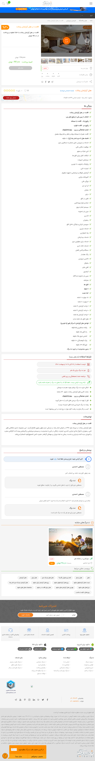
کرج (91, 15)
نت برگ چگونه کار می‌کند (38, 671)
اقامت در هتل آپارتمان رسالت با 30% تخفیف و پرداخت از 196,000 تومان (21, 34)
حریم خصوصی (89, 668)
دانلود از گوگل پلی (85, 649)
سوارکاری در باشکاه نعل (81, 559)
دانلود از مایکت (56, 649)
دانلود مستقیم (38, 649)
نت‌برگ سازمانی (40, 662)
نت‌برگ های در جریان (16, 662)
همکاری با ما (65, 665)
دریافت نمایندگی (64, 668)
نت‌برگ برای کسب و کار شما (61, 671)
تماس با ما (66, 662)
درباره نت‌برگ (89, 662)
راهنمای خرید (41, 665)
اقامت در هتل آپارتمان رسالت (27, 26)
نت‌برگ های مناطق (16, 665)
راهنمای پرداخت (40, 668)
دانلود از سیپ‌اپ (23, 649)
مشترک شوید (25, 615)
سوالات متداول (41, 673)
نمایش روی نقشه (11, 98)
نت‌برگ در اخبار (88, 671)
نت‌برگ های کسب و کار (15, 668)
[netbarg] (85, 752)
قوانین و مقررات (88, 665)
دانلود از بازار (70, 649)
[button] (45, 40)
